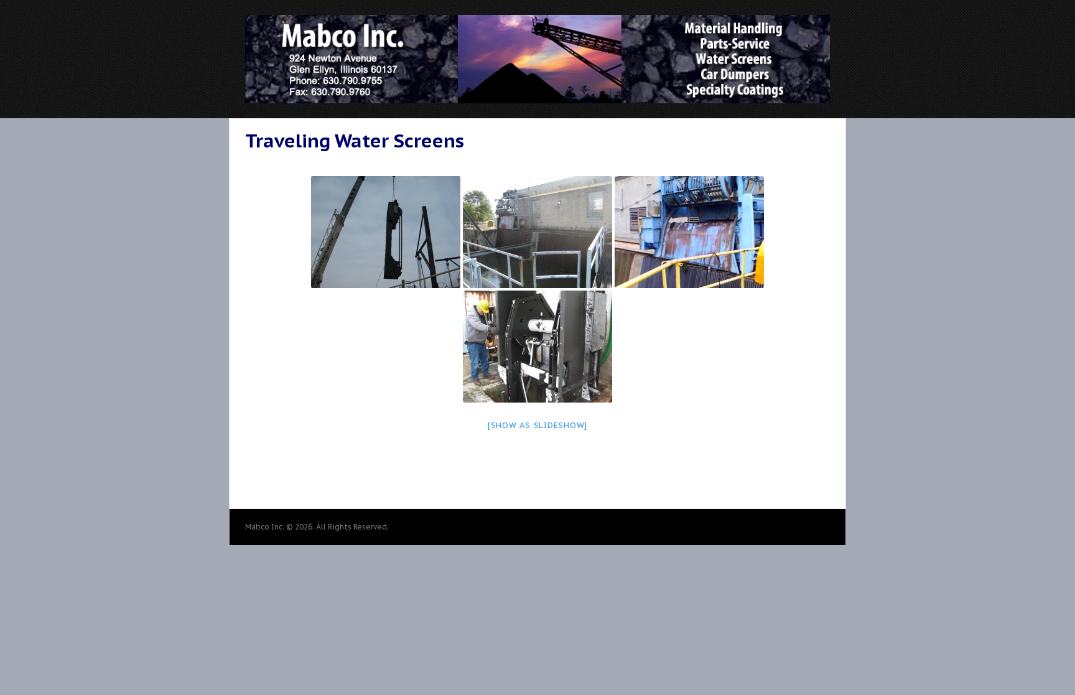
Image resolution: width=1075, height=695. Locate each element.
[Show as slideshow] (537, 425)
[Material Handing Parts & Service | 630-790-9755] (537, 97)
